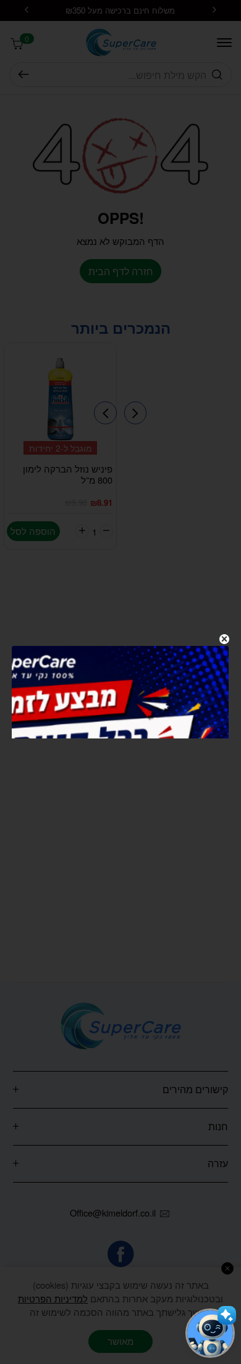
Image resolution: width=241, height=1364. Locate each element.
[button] (210, 1333)
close (224, 639)
